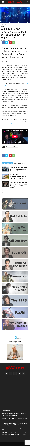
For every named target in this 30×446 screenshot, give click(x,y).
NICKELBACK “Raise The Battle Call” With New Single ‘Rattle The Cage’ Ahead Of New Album (19, 184)
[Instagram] (10, 373)
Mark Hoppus (14, 146)
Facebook (4, 123)
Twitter (12, 123)
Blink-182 (8, 146)
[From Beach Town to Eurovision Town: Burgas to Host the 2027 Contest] (5, 176)
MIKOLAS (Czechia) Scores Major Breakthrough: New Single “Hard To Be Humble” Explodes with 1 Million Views (14, 434)
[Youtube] (23, 373)
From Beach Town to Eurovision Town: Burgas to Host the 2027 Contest (18, 176)
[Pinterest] (15, 373)
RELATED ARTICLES (7, 163)
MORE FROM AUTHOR (19, 163)
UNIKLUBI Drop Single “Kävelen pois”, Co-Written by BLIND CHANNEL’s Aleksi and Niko (19, 169)
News (6, 24)
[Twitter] (19, 373)
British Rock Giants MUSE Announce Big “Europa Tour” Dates (15, 428)
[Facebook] (6, 373)
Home (2, 24)
